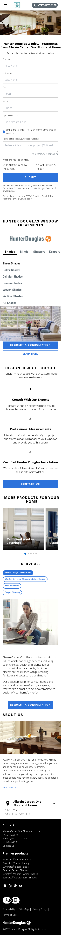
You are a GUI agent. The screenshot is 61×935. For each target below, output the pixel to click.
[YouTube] (20, 885)
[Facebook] (5, 885)
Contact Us (30, 484)
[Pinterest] (15, 885)
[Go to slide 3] (31, 553)
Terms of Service (19, 198)
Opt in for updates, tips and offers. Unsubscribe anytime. (31, 131)
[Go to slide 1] (25, 554)
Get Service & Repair (46, 167)
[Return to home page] (20, 5)
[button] (5, 5)
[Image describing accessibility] (11, 900)
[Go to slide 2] (28, 553)
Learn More (30, 354)
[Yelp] (10, 885)
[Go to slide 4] (33, 553)
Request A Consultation (30, 345)
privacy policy (8, 191)
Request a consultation (30, 705)
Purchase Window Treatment (15, 167)
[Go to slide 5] (36, 553)
